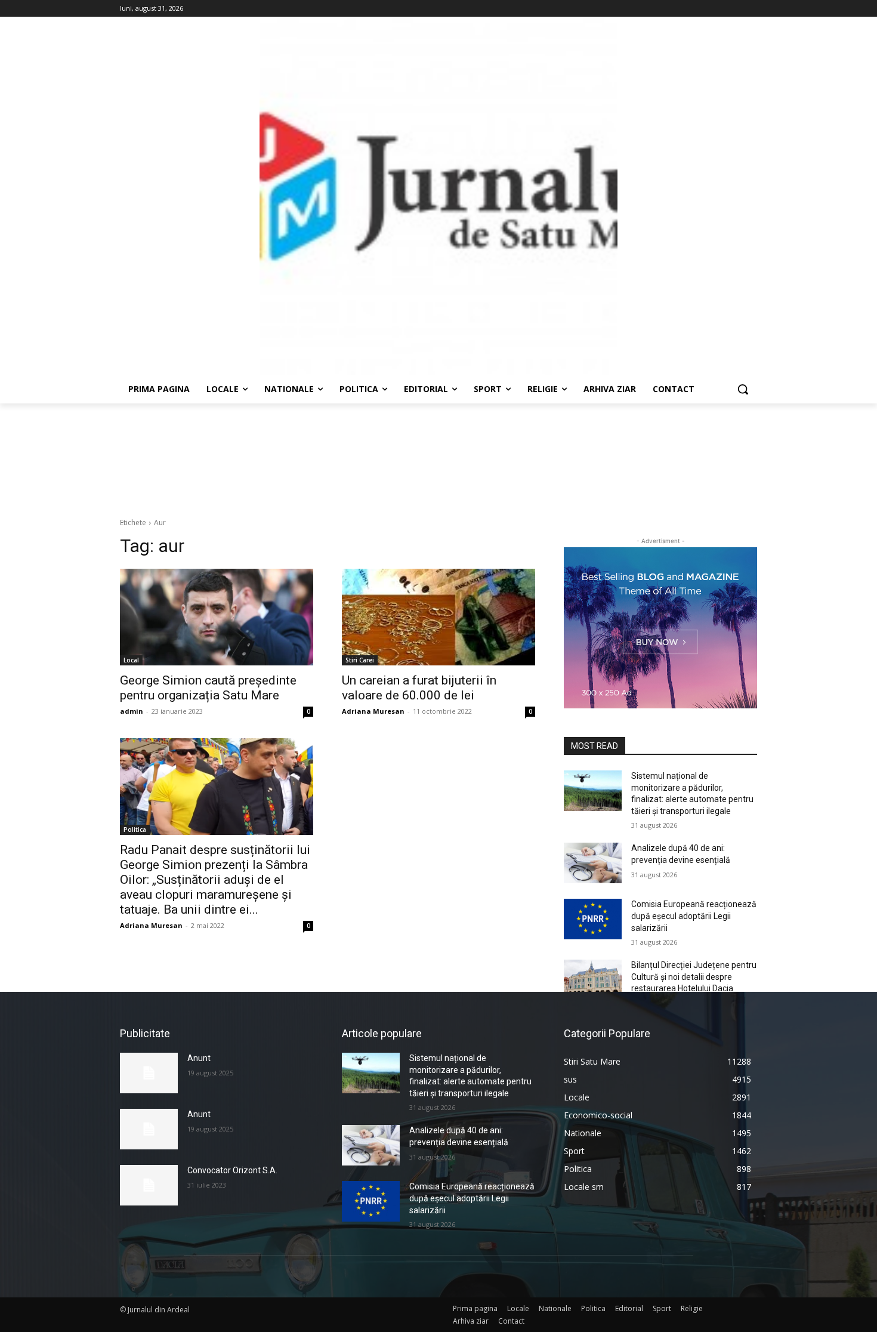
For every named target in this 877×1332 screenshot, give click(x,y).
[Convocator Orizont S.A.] (149, 1185)
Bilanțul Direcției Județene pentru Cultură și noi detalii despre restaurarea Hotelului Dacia (693, 976)
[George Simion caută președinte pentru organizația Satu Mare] (216, 617)
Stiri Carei (359, 660)
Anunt (199, 1058)
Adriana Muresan (373, 711)
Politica (134, 829)
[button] (742, 389)
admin (131, 711)
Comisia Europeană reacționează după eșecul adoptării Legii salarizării (693, 915)
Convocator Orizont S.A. (232, 1170)
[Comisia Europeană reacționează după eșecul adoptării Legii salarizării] (593, 919)
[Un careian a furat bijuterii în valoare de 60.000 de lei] (438, 617)
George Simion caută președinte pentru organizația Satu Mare (208, 687)
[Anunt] (149, 1073)
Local (131, 660)
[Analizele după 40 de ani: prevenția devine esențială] (593, 863)
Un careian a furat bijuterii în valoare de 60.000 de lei (419, 687)
